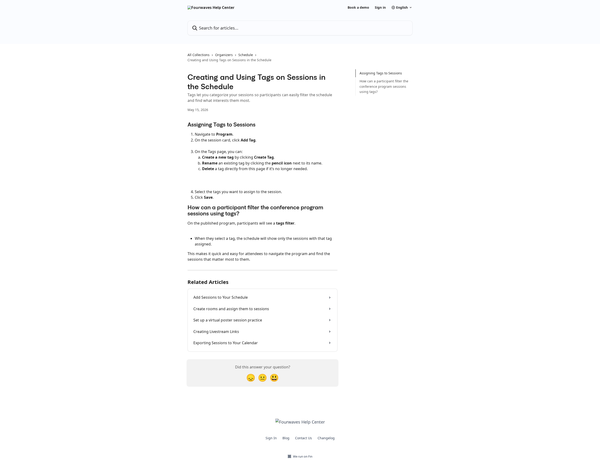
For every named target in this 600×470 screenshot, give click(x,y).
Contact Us (303, 438)
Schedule (245, 55)
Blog (285, 438)
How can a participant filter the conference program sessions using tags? (384, 86)
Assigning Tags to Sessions (381, 73)
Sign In (271, 438)
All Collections (199, 55)
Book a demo (358, 7)
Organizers (224, 55)
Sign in (380, 7)
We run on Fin (302, 456)
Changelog (326, 438)
